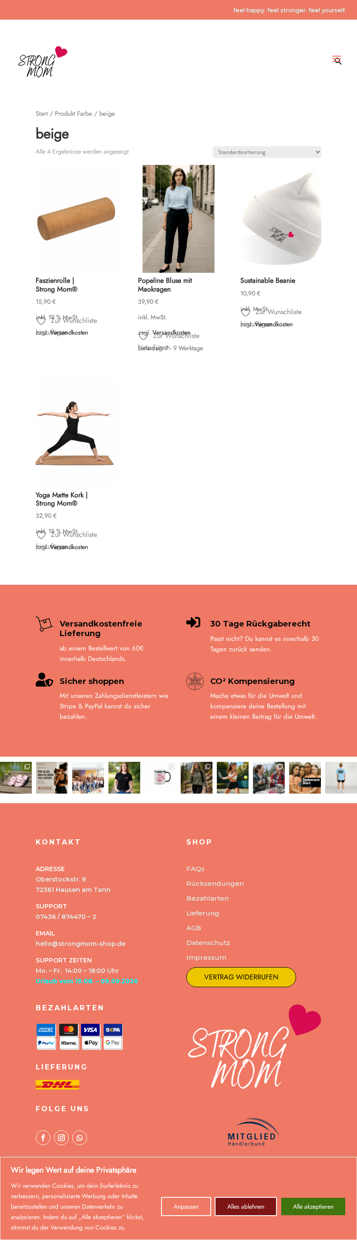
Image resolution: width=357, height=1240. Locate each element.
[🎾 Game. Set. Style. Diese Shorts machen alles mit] (233, 778)
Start (42, 113)
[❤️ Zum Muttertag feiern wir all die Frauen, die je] (52, 778)
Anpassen (186, 1206)
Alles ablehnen (245, 1206)
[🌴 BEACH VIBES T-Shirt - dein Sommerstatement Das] (341, 778)
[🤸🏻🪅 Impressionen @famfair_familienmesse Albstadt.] (88, 778)
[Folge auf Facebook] (43, 1137)
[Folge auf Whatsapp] (79, 1137)
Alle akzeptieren (313, 1206)
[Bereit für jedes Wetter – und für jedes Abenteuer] (196, 778)
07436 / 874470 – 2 (66, 917)
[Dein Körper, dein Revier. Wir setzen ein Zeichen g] (305, 778)
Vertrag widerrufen (241, 977)
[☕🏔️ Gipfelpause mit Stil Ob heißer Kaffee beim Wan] (269, 778)
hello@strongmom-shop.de (80, 944)
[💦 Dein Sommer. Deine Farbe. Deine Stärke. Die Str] (16, 778)
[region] (178, 1198)
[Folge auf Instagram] (61, 1137)
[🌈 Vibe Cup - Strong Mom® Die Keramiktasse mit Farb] (160, 778)
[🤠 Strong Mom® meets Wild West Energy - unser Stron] (124, 778)
